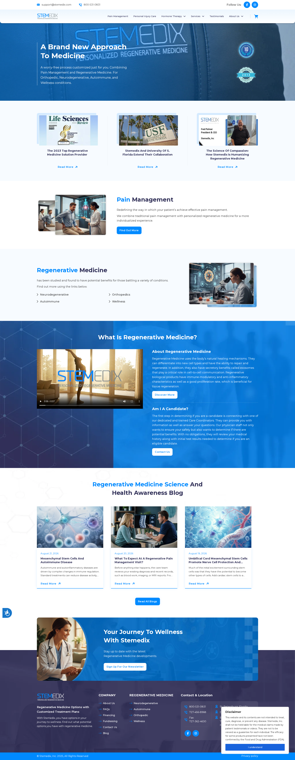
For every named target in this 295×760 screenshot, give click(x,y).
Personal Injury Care (144, 16)
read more (65, 166)
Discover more (165, 394)
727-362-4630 (197, 721)
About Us (234, 16)
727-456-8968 (197, 712)
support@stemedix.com (56, 4)
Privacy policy (249, 755)
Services (195, 16)
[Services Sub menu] (203, 16)
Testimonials (217, 16)
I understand (255, 747)
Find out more (129, 230)
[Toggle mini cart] (256, 16)
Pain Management (118, 16)
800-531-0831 (92, 4)
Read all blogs (147, 601)
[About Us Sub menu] (242, 16)
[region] (255, 730)
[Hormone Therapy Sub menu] (184, 16)
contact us (162, 451)
